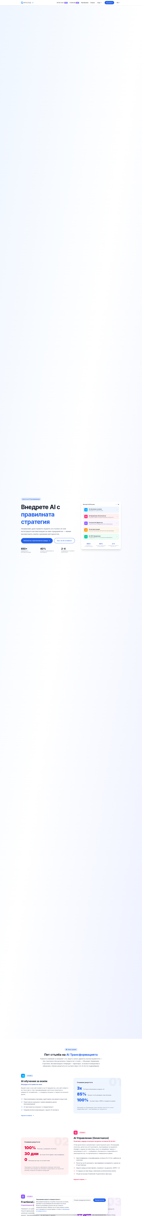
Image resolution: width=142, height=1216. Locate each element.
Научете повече (26, 1115)
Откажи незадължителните (82, 1200)
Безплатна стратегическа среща (36, 540)
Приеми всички (99, 1200)
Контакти (109, 2)
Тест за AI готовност (64, 540)
